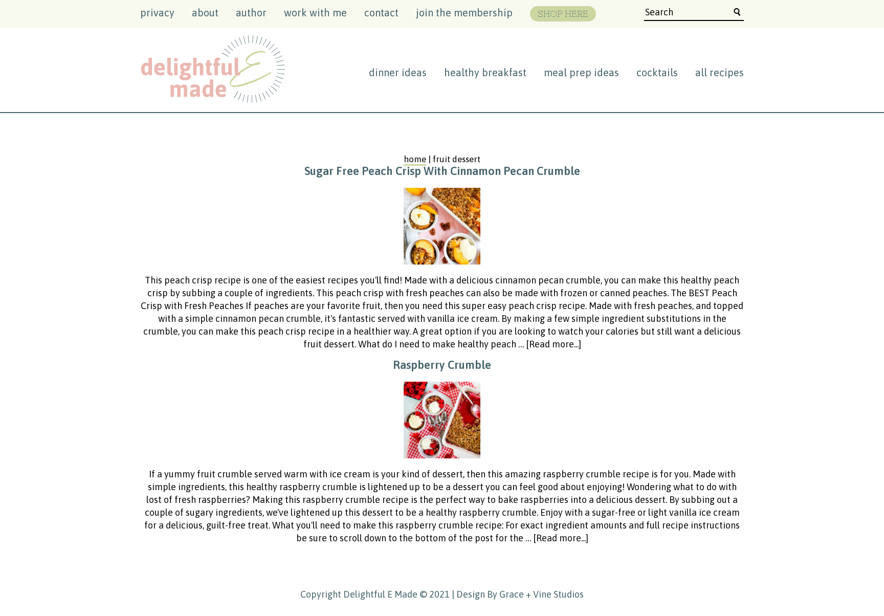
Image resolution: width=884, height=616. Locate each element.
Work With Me (315, 12)
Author (251, 12)
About (205, 12)
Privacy (157, 12)
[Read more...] (553, 344)
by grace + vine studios (535, 594)
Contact (381, 12)
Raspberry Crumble (442, 364)
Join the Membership (464, 12)
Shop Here (563, 14)
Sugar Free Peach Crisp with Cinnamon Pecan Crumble (442, 171)
